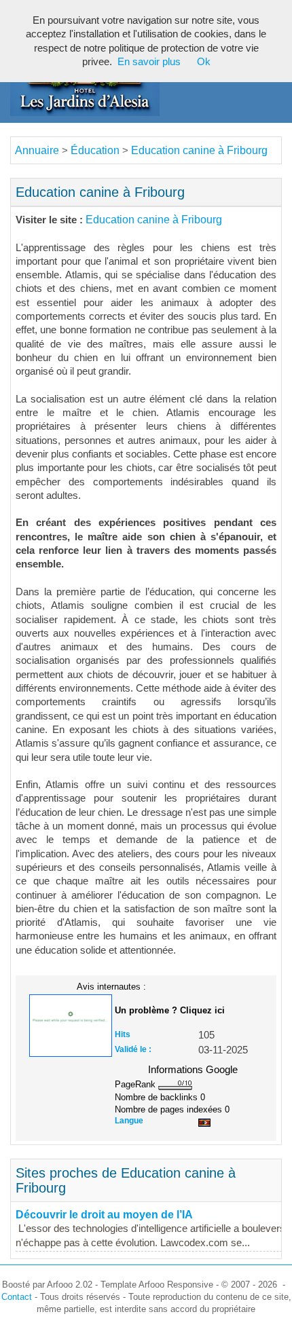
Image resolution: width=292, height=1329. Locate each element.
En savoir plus (149, 61)
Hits (122, 1034)
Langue (129, 1121)
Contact (16, 1297)
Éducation (95, 150)
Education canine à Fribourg (199, 150)
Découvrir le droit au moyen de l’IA (104, 1214)
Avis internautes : (111, 986)
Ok (204, 61)
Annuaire (37, 150)
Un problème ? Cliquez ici (170, 1010)
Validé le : (133, 1049)
